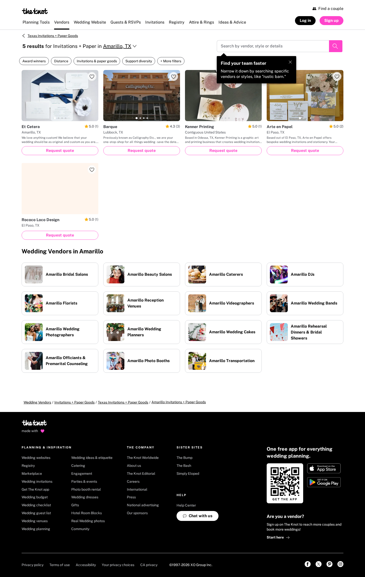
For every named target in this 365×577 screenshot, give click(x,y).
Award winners (34, 61)
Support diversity (138, 61)
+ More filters (170, 61)
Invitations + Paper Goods (74, 402)
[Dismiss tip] (290, 62)
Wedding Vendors (37, 402)
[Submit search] (335, 46)
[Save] (91, 76)
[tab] (55, 118)
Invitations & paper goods (97, 61)
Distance (61, 61)
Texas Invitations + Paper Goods (53, 36)
